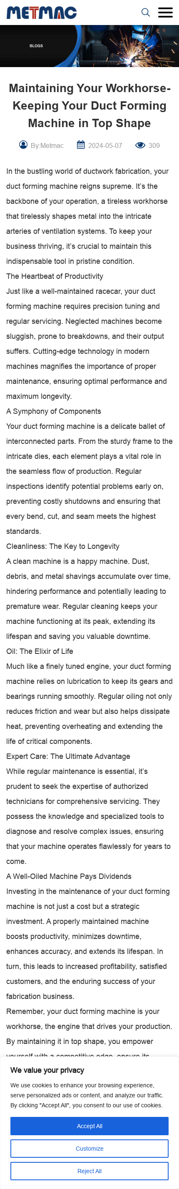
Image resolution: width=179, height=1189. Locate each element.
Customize (90, 1148)
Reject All (89, 1171)
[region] (89, 1122)
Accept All (89, 1126)
